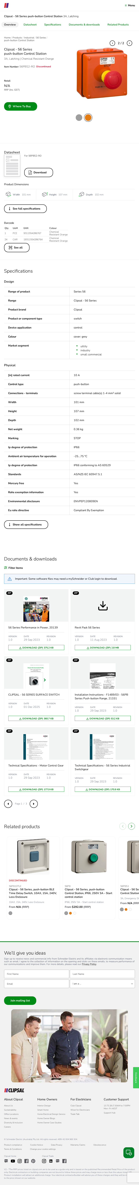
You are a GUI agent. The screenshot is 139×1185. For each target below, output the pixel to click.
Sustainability (10, 1110)
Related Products (118, 25)
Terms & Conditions (13, 1149)
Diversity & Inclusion (13, 1122)
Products (17, 37)
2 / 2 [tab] (121, 43)
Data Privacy (56, 1145)
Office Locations (11, 1114)
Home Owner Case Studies (49, 1122)
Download (40, 172)
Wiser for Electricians (80, 1110)
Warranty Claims (77, 1145)
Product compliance (13, 1145)
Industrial (29, 37)
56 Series (41, 37)
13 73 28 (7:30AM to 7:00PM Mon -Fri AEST (117, 1107)
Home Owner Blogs (46, 1118)
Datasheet (30, 25)
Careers (7, 1127)
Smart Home (42, 1110)
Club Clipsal (76, 1105)
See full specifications (26, 209)
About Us (8, 1105)
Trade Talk (75, 1114)
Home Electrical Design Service (51, 1114)
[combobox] (102, 984)
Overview (10, 25)
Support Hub (109, 1112)
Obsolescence (99, 1145)
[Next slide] (131, 826)
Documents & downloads (84, 25)
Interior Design (44, 1105)
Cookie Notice (36, 1145)
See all (18, 247)
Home (7, 37)
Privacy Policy (89, 964)
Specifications (52, 25)
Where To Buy (22, 106)
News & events (11, 1118)
